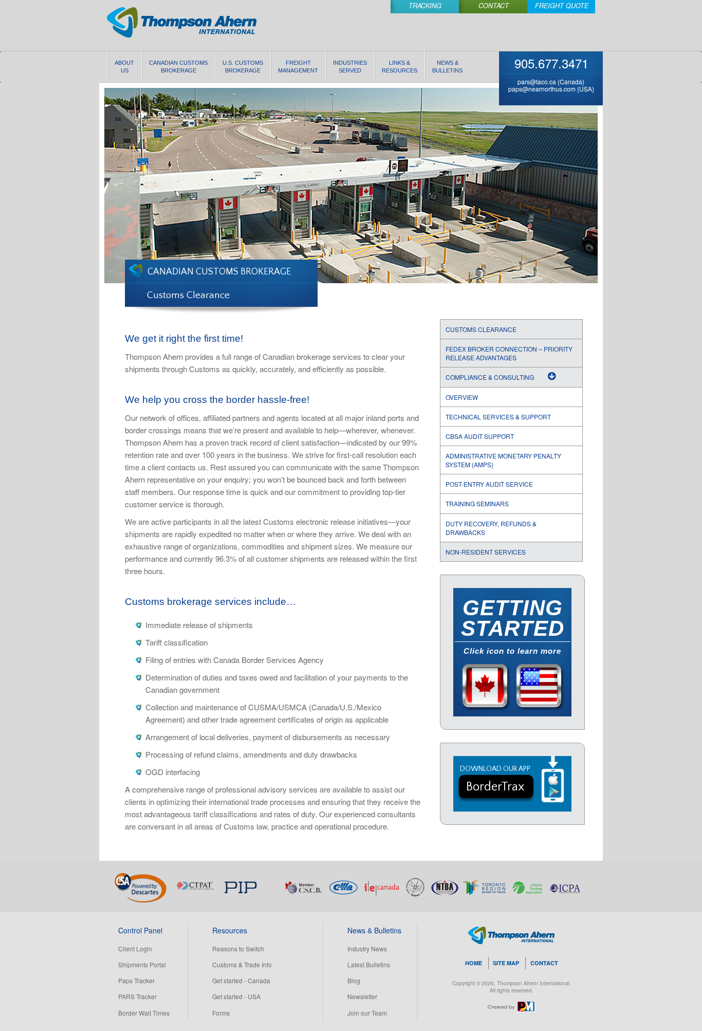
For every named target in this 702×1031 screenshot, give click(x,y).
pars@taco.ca (537, 81)
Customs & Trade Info (242, 964)
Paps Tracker (136, 980)
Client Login (135, 948)
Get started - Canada (241, 980)
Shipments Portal (142, 964)
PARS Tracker (137, 996)
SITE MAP (506, 963)
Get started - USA (236, 996)
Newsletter (362, 996)
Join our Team (367, 1012)
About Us (124, 66)
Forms (221, 1012)
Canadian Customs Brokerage (178, 66)
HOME (473, 963)
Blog (353, 980)
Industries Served (350, 66)
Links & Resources (399, 66)
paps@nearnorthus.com (542, 88)
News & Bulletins (447, 66)
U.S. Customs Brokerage (243, 66)
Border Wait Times (144, 1012)
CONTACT (544, 963)
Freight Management (298, 66)
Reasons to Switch (238, 948)
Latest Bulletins (368, 964)
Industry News (367, 948)
